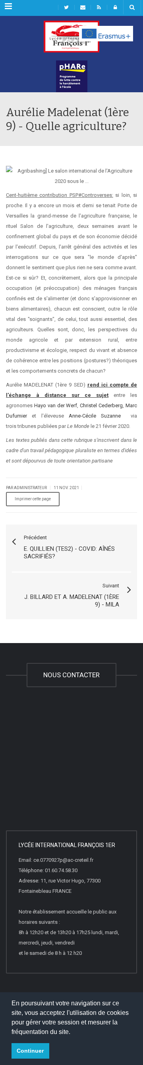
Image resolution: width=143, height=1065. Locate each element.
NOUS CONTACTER (71, 675)
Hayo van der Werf (55, 405)
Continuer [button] (30, 1051)
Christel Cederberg (101, 405)
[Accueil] (71, 40)
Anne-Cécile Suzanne (95, 416)
